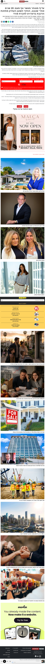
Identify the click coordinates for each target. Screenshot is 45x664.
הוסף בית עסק (22, 303)
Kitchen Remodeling (27, 648)
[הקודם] (1, 661)
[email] (2, 22)
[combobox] (22, 300)
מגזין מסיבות (15, 650)
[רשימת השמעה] (10, 661)
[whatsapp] (8, 22)
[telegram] (10, 22)
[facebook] (13, 22)
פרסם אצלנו (7, 648)
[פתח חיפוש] (5, 1)
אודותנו (8, 650)
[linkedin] (4, 22)
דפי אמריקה (16, 652)
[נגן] (4, 661)
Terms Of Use (20, 88)
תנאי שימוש (8, 652)
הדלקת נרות (42, 3)
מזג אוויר (37, 3)
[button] (3, 81)
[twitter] (6, 22)
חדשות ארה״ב (15, 648)
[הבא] (7, 661)
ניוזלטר (8, 656)
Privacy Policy (16, 88)
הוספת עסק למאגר (6, 654)
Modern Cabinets (27, 652)
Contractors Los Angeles (26, 650)
